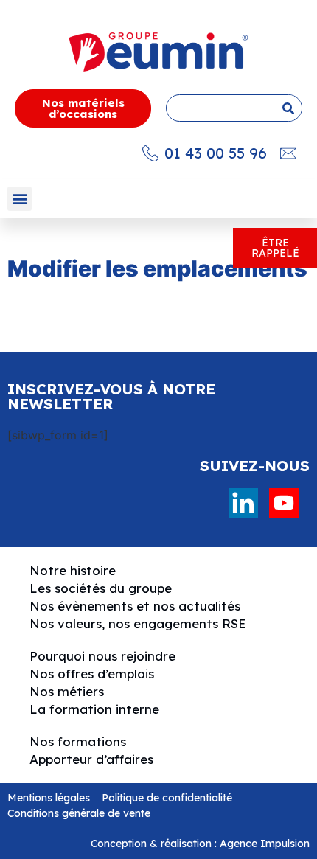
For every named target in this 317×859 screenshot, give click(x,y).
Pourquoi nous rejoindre (102, 656)
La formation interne (94, 709)
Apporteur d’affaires (91, 759)
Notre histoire (72, 570)
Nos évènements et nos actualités (134, 605)
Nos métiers (66, 691)
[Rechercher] (288, 108)
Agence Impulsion (265, 843)
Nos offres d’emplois (91, 673)
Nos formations (77, 741)
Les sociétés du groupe (100, 588)
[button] (19, 199)
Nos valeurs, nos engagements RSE (137, 623)
